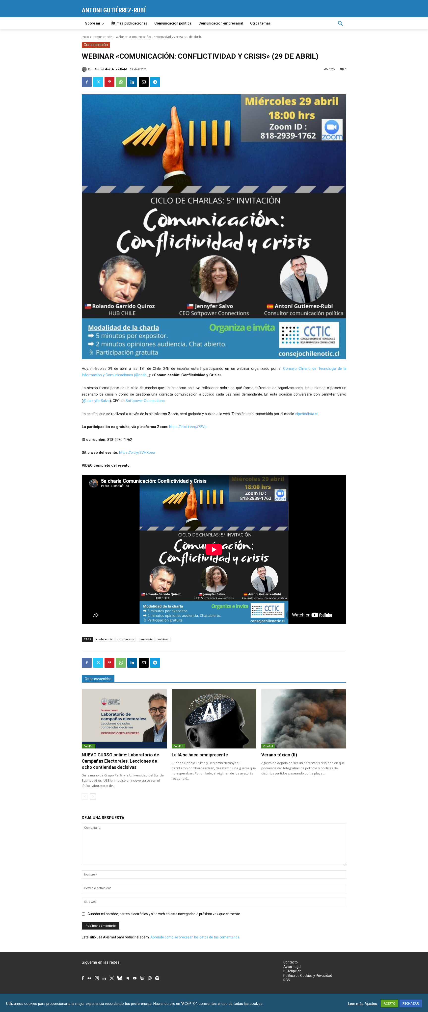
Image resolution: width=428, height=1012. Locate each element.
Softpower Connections (145, 401)
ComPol (88, 746)
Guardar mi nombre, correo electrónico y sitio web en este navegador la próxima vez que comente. (164, 914)
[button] (340, 23)
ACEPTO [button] (389, 1003)
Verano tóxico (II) (279, 754)
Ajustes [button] (371, 1003)
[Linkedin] (132, 82)
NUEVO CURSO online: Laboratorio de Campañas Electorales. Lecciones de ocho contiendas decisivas (120, 761)
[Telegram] (155, 82)
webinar (163, 639)
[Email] (144, 82)
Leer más (355, 1003)
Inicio (85, 37)
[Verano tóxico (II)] (303, 718)
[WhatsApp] (121, 82)
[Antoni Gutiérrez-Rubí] (85, 69)
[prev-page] (85, 796)
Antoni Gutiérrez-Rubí (110, 69)
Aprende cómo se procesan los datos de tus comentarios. (195, 937)
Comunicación (102, 37)
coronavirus (125, 639)
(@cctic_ (141, 375)
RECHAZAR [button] (410, 1003)
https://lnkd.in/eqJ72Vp (188, 427)
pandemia (146, 639)
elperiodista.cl (306, 414)
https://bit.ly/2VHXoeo (137, 452)
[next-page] (93, 796)
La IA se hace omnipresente (200, 754)
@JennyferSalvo (96, 401)
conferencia (104, 639)
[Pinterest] (109, 82)
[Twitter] (98, 82)
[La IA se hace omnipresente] (214, 718)
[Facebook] (87, 82)
